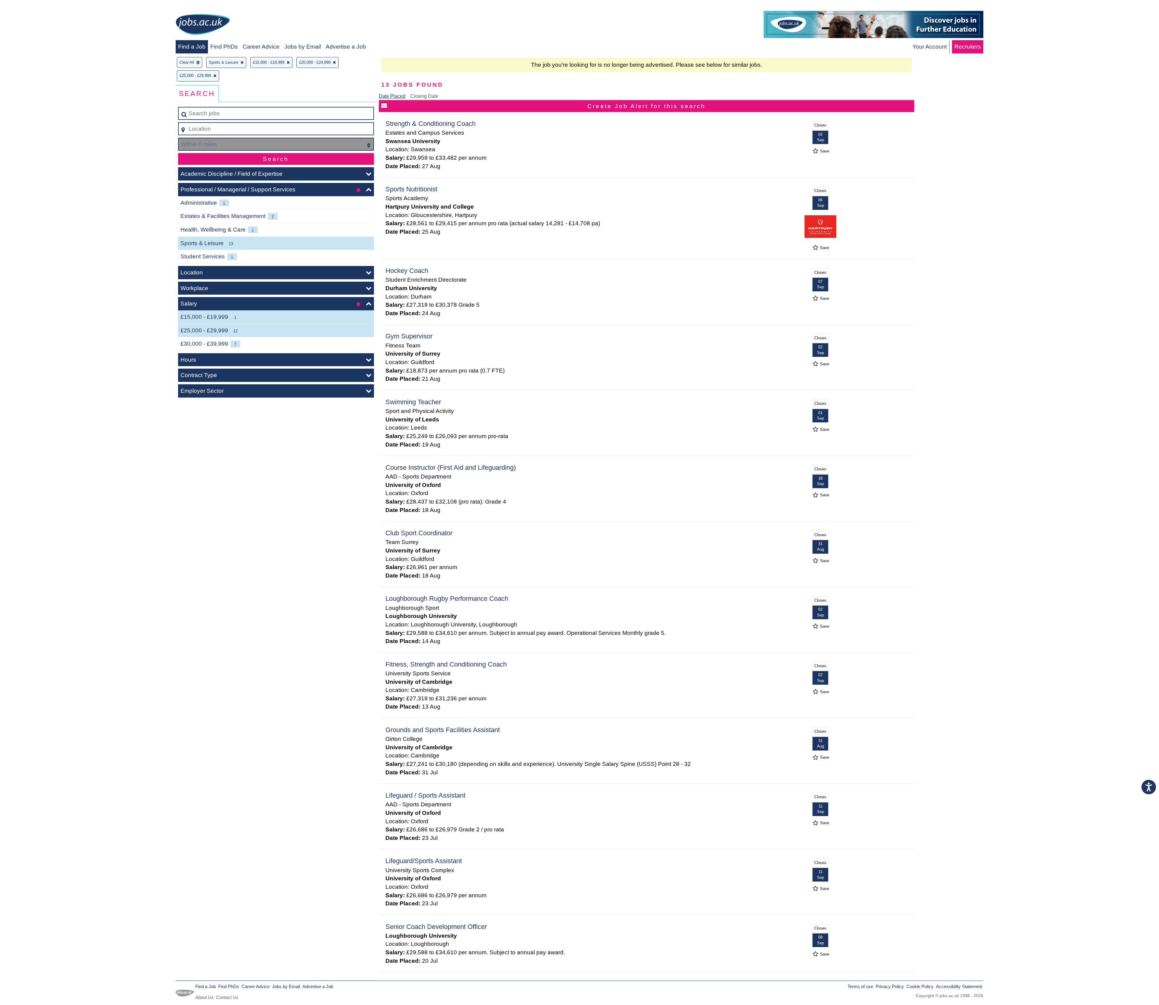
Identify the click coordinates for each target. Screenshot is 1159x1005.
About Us (204, 997)
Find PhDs (224, 46)
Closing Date (424, 96)
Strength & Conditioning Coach (430, 123)
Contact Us (227, 997)
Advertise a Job (346, 46)
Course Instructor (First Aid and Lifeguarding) (450, 467)
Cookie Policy (920, 986)
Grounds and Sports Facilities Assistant (442, 730)
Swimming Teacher (413, 402)
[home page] (203, 25)
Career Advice (261, 46)
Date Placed (392, 96)
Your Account (929, 46)
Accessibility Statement (959, 986)
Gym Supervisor (409, 336)
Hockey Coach (406, 270)
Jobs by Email (302, 46)
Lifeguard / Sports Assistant (425, 795)
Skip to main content (28, 6)
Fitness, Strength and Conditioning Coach (446, 664)
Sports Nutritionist (411, 189)
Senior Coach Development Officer (436, 926)
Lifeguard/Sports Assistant (423, 861)
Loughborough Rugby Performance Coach (446, 598)
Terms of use (860, 986)
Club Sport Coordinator (418, 533)
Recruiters (967, 46)
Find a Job (192, 46)
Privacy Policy (890, 986)
